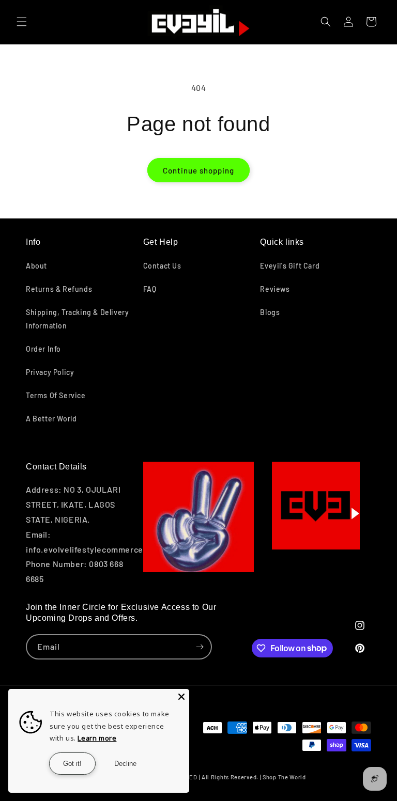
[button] (21, 21)
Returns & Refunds (59, 289)
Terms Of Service (56, 395)
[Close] (181, 697)
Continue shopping (198, 170)
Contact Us (162, 265)
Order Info (43, 348)
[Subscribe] (199, 646)
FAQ (150, 289)
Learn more (97, 738)
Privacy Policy (50, 372)
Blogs (270, 312)
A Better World (51, 418)
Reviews (274, 289)
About (36, 265)
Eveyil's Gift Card (289, 265)
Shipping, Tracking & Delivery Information (77, 318)
